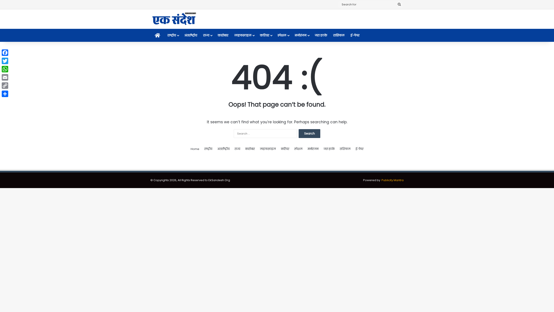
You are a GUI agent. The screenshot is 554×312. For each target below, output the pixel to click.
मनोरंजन (300, 35)
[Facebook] (5, 53)
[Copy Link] (5, 85)
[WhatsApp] (5, 69)
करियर (264, 35)
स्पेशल (282, 35)
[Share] (5, 94)
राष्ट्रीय (171, 35)
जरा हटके (321, 35)
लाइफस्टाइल (242, 35)
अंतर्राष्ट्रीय (190, 35)
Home (195, 149)
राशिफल (339, 35)
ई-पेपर (355, 35)
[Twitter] (5, 61)
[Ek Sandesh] (173, 19)
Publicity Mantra (393, 180)
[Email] (5, 77)
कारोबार (223, 35)
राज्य (206, 35)
